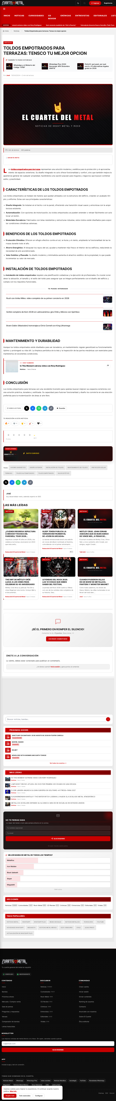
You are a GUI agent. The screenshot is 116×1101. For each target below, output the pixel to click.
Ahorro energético (18, 467)
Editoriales (100, 15)
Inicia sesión (55, 667)
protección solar (99, 467)
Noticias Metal (12, 922)
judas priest (89, 927)
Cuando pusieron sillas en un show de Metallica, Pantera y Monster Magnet (94, 581)
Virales (45, 1021)
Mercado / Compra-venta (11, 1002)
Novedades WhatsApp (15, 927)
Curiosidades (36, 15)
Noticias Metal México (48, 927)
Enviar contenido (85, 997)
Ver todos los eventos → (58, 763)
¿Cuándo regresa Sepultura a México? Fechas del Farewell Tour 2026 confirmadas (20, 534)
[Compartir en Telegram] (44, 408)
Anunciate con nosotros (87, 1012)
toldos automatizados (25, 473)
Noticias (19, 15)
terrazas (8, 473)
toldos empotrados (46, 473)
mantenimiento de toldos (78, 467)
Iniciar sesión (84, 992)
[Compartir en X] (26, 408)
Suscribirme (59, 839)
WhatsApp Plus (40, 922)
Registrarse (108, 3)
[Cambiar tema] (78, 3)
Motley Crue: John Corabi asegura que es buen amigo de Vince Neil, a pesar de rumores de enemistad (94, 534)
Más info (13, 1091)
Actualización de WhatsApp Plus (19, 933)
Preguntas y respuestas (10, 1012)
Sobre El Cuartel (85, 1017)
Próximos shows (8, 997)
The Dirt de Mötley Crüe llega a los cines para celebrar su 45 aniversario (20, 581)
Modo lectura (15, 408)
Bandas (4, 992)
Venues (4, 1017)
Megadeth (31, 927)
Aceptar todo (10, 1096)
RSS (106, 1093)
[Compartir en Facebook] (32, 408)
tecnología (88, 922)
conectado (30, 661)
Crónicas (65, 15)
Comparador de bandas (10, 1021)
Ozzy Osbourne (67, 927)
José (8, 75)
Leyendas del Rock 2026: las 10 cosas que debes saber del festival (55, 581)
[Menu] (4, 8)
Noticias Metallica (72, 922)
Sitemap (101, 1093)
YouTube (100, 922)
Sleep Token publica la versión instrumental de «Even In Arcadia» (54, 533)
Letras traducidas (8, 1026)
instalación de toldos (55, 467)
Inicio (7, 15)
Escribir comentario (58, 639)
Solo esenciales (24, 1096)
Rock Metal (47, 997)
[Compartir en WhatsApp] (38, 408)
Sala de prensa (7, 1007)
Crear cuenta (84, 987)
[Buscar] (84, 3)
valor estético (63, 473)
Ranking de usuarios (86, 1002)
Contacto (82, 1007)
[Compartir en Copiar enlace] (51, 408)
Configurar (39, 1096)
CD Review (52, 17)
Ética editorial (84, 1021)
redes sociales (55, 922)
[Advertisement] (58, 698)
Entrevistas (82, 15)
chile (79, 927)
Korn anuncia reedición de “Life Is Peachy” (55, 25)
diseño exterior (36, 467)
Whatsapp (26, 922)
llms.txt (112, 1093)
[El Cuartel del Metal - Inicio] (13, 3)
